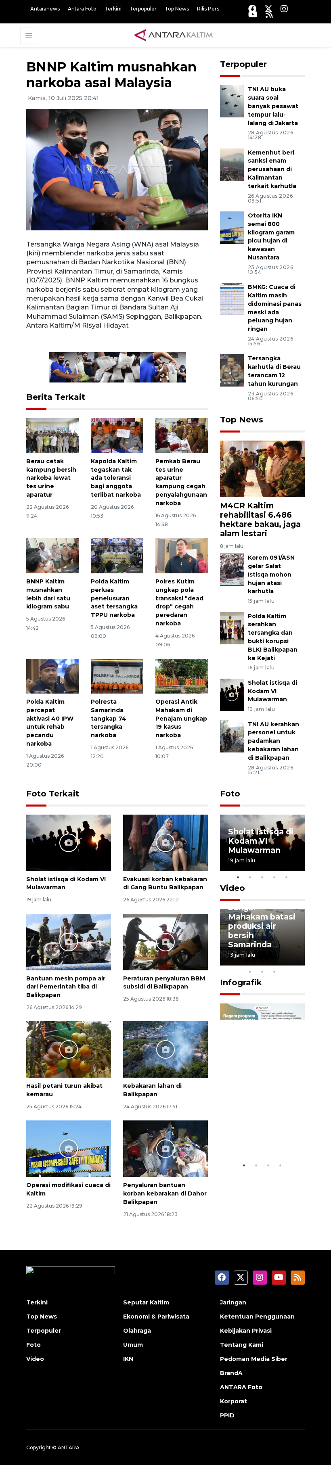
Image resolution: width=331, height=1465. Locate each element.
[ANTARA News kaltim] (174, 35)
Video (232, 888)
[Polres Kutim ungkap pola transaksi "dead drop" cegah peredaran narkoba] (181, 555)
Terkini (113, 9)
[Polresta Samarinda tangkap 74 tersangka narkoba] (117, 675)
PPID (227, 1415)
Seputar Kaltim (146, 1302)
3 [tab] (262, 877)
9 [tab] (262, 972)
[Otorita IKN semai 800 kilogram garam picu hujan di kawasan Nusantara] (232, 227)
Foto (230, 793)
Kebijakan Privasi (246, 1330)
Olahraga (137, 1330)
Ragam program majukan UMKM (260, 1133)
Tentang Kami (241, 1344)
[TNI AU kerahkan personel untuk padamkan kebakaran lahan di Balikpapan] (232, 736)
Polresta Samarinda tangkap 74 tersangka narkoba (108, 718)
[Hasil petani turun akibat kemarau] (68, 1049)
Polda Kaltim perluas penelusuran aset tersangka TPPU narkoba (114, 598)
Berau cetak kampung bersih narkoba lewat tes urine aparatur (51, 478)
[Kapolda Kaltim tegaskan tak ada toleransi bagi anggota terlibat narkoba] (117, 435)
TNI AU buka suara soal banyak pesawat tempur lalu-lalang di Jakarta (273, 106)
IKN (128, 1359)
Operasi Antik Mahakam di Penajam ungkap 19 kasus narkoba (181, 718)
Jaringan (233, 1302)
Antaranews (45, 9)
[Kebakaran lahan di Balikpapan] (165, 1049)
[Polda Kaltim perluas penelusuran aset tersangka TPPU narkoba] (117, 555)
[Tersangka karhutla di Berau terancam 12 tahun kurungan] (232, 370)
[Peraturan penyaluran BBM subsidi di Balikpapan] (165, 941)
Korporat (233, 1401)
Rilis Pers (208, 9)
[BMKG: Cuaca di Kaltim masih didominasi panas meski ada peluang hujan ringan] (232, 298)
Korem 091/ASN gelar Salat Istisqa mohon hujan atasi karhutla (271, 574)
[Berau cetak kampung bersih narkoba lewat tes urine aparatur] (52, 435)
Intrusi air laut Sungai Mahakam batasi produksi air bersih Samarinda (261, 921)
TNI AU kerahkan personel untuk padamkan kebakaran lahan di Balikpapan (273, 741)
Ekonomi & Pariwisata (156, 1316)
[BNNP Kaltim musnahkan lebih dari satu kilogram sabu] (52, 555)
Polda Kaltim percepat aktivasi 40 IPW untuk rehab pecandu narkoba (49, 722)
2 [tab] (250, 877)
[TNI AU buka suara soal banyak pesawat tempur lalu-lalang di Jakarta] (232, 101)
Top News (177, 9)
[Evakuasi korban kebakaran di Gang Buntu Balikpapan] (165, 842)
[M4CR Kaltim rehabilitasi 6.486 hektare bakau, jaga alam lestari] (262, 468)
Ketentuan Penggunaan (257, 1316)
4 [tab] (274, 877)
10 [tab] (274, 972)
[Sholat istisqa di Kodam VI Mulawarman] (68, 842)
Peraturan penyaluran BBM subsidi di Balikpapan (164, 983)
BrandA (231, 1373)
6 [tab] (287, 961)
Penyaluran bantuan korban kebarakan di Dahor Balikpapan (165, 1193)
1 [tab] (238, 877)
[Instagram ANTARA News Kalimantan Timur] (284, 9)
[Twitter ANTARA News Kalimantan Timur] (268, 9)
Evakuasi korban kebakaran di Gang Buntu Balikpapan (165, 883)
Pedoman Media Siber (253, 1359)
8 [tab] (250, 972)
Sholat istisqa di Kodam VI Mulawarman (272, 691)
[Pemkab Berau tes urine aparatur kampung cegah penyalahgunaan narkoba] (181, 435)
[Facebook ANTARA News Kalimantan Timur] (252, 9)
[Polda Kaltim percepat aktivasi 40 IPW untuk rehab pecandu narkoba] (52, 675)
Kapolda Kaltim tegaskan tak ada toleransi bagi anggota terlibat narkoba (116, 478)
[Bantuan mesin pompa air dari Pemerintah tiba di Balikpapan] (68, 941)
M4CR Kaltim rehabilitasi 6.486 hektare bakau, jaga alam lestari (260, 519)
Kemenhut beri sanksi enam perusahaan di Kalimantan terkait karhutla (272, 169)
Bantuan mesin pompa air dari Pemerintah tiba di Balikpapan (65, 987)
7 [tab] (299, 961)
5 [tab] (287, 877)
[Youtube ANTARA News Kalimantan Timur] (253, 14)
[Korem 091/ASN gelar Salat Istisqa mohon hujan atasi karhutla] (232, 569)
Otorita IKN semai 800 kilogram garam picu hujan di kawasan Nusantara (271, 236)
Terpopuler (143, 9)
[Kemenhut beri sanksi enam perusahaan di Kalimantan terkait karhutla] (232, 164)
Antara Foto (82, 9)
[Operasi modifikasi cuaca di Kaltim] (68, 1148)
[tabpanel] (262, 843)
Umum (133, 1344)
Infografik (241, 982)
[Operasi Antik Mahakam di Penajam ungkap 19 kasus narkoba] (181, 675)
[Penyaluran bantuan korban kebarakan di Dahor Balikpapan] (165, 1148)
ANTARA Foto (241, 1387)
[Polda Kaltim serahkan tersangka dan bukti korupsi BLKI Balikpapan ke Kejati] (232, 627)
